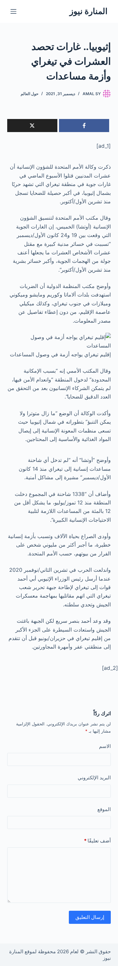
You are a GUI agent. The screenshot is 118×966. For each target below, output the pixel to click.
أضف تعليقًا (97, 841)
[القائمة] (13, 11)
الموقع (104, 809)
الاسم (105, 746)
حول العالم (29, 93)
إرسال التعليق (89, 917)
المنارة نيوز (88, 11)
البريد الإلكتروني (94, 777)
